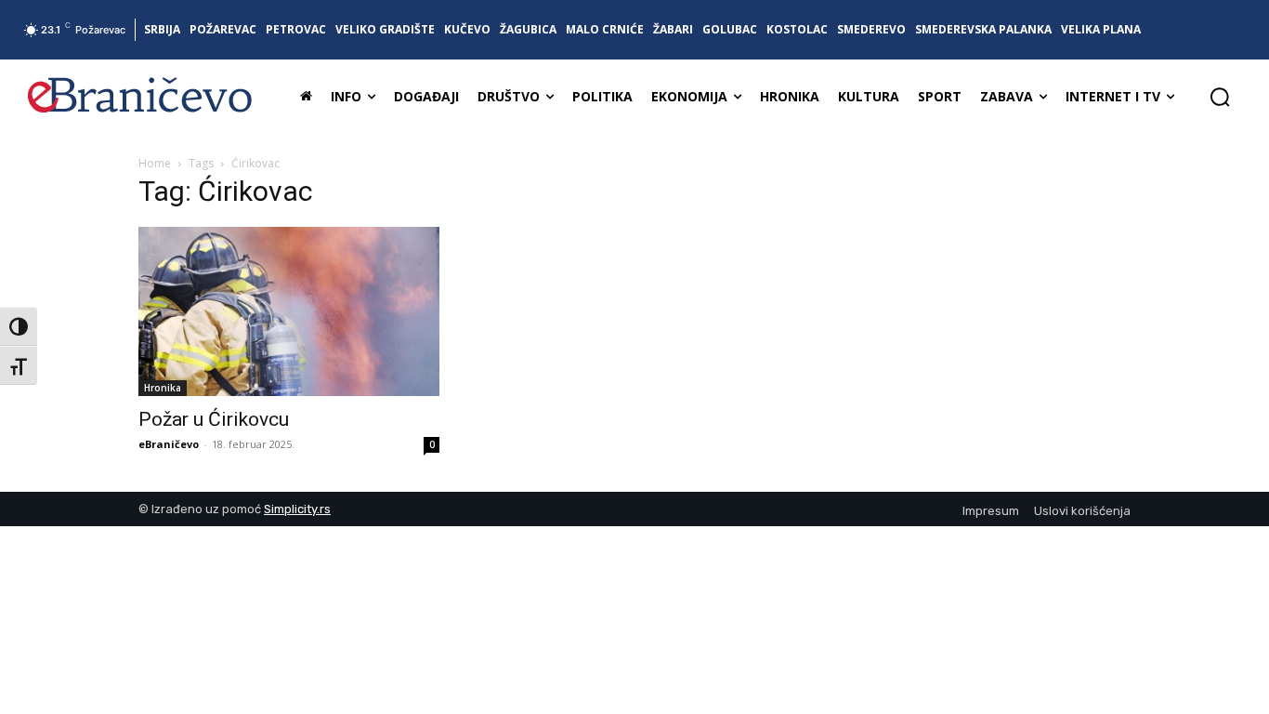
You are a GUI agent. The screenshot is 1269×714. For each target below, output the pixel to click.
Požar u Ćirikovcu (213, 419)
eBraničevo (168, 444)
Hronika (162, 387)
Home (154, 163)
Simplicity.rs (297, 509)
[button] (1220, 97)
